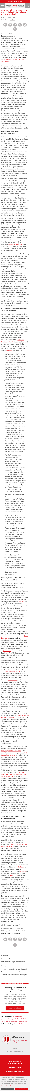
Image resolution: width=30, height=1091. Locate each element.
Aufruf (15, 1049)
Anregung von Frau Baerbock (11, 751)
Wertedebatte (20, 962)
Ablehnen (7, 1088)
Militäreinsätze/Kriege (8, 962)
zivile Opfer (23, 975)
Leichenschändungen (15, 244)
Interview (9, 350)
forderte (21, 602)
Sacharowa (7, 651)
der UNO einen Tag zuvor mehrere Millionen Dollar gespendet (13, 774)
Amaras (23, 871)
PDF (10, 25)
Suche (27, 5)
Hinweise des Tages (19, 1024)
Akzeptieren (21, 1088)
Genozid (3, 972)
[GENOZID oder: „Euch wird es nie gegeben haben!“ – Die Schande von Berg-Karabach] (25, 26)
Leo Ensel (12, 20)
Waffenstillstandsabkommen (10, 975)
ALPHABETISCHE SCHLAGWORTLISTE (15, 1063)
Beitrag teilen (5, 25)
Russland (22, 972)
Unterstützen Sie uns (15, 1)
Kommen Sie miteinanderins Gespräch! (19, 1041)
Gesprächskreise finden (15, 1051)
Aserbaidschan (13, 969)
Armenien (4, 969)
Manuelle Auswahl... (6, 1085)
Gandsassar (14, 875)
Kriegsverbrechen (12, 972)
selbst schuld (12, 680)
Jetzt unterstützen (15, 1008)
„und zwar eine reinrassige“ (11, 671)
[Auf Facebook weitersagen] (15, 26)
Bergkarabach (22, 969)
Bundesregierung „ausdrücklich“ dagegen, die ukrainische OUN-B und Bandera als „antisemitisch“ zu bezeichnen (14, 1019)
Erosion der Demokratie (8, 959)
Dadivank (21, 867)
